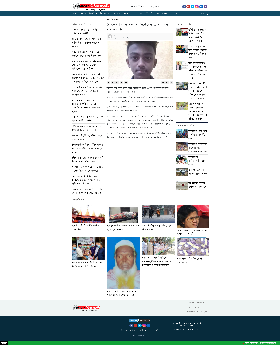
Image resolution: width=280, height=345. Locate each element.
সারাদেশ (91, 13)
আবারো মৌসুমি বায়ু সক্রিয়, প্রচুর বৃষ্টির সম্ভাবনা (157, 227)
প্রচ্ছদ (75, 13)
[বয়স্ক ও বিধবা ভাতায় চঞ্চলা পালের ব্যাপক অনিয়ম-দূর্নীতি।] (193, 216)
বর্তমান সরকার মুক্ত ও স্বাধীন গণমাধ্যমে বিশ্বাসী (254, 343)
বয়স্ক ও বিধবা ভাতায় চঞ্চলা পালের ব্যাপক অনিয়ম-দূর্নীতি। (192, 232)
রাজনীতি (99, 13)
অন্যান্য (181, 13)
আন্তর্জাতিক (125, 13)
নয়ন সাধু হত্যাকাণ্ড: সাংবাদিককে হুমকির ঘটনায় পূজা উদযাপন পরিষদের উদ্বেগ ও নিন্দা (86, 65)
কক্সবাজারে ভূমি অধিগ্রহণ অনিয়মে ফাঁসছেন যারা (192, 260)
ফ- (167, 82)
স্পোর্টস (134, 13)
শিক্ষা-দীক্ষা (150, 13)
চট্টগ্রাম (106, 13)
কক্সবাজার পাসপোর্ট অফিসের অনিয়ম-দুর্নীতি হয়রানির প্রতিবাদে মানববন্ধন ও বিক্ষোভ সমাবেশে (156, 261)
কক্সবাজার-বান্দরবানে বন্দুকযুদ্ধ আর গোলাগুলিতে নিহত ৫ (197, 147)
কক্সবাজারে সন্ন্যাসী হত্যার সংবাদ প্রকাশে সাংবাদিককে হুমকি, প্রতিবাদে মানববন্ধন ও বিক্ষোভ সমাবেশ (88, 78)
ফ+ (163, 82)
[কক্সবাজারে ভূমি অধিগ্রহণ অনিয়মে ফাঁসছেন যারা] (193, 246)
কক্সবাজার (82, 13)
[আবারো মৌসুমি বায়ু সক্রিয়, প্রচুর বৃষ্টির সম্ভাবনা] (158, 214)
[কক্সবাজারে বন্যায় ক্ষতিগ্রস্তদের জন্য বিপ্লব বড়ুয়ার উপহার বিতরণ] (88, 248)
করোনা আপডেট (161, 13)
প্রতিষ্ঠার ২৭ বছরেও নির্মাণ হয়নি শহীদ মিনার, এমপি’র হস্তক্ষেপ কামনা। (86, 42)
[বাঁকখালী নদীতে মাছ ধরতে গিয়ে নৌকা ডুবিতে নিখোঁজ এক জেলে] (123, 263)
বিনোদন (141, 13)
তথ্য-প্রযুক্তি (173, 13)
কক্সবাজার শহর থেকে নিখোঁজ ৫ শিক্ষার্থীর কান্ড (197, 134)
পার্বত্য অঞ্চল (115, 13)
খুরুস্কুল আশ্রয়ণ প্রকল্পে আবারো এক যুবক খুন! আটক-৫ (123, 227)
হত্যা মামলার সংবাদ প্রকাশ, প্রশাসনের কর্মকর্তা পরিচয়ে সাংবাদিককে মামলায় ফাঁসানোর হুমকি (197, 111)
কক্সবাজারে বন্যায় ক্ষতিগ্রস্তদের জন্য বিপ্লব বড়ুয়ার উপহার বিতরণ (87, 264)
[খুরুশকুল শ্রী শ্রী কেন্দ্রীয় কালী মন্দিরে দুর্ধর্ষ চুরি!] (88, 214)
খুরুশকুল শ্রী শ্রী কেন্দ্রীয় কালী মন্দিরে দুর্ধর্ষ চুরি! (88, 227)
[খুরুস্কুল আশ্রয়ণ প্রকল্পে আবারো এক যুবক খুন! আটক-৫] (123, 214)
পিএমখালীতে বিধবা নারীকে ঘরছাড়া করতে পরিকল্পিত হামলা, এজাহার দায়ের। (88, 148)
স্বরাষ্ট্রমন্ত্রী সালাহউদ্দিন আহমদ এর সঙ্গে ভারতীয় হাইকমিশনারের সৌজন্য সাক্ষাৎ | (87, 91)
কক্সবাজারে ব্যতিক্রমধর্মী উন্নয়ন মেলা (197, 160)
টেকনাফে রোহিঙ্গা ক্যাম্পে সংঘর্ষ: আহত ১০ (197, 173)
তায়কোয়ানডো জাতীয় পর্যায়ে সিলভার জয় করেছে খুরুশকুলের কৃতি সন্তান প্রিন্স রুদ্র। (86, 180)
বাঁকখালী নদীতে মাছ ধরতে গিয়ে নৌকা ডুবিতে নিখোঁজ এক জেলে (121, 293)
